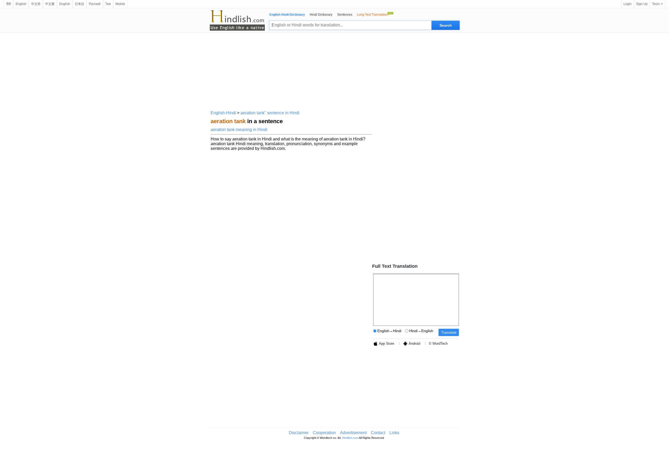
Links (394, 432)
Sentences (344, 14)
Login (628, 4)
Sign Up (642, 4)
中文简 (36, 4)
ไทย (108, 4)
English (21, 4)
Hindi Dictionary (321, 14)
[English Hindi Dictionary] (237, 20)
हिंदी (8, 4)
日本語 (79, 4)
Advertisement (353, 432)
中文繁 (50, 4)
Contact (378, 432)
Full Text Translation (395, 266)
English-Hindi (223, 113)
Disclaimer (299, 432)
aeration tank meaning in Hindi (239, 129)
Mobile (120, 4)
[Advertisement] (334, 70)
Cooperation (324, 432)
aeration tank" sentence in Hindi (269, 113)
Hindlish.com (350, 437)
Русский (95, 4)
